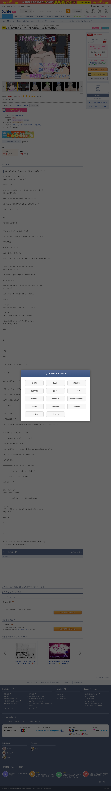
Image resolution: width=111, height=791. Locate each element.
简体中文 (76, 383)
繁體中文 (34, 391)
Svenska (76, 406)
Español (77, 391)
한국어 (55, 391)
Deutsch (34, 398)
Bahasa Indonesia (76, 398)
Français (55, 398)
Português (56, 406)
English (55, 383)
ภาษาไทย (34, 414)
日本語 (34, 383)
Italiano (34, 406)
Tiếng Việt (55, 414)
